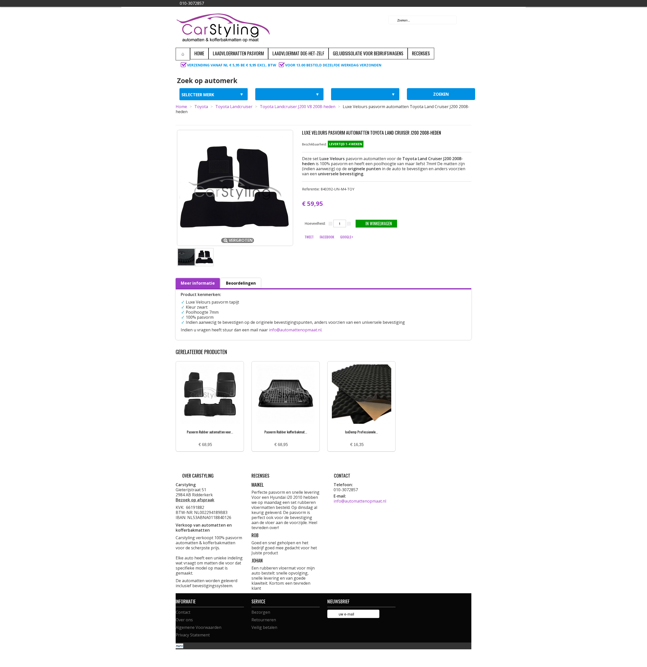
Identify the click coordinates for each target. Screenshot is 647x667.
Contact (183, 612)
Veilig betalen (264, 627)
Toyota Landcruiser (233, 106)
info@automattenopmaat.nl (295, 330)
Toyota (201, 106)
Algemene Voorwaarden (198, 627)
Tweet (309, 236)
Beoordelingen (241, 283)
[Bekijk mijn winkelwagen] (466, 19)
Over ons (184, 620)
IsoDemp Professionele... (361, 431)
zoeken (441, 94)
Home (181, 106)
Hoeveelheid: (315, 223)
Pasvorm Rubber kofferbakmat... (285, 431)
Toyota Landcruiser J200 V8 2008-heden (297, 106)
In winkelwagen (378, 223)
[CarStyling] (223, 27)
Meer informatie (198, 283)
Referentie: (328, 189)
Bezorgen (260, 612)
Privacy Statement (193, 635)
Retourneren (263, 620)
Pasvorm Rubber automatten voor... (210, 431)
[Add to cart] (218, 444)
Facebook (327, 236)
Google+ (346, 236)
